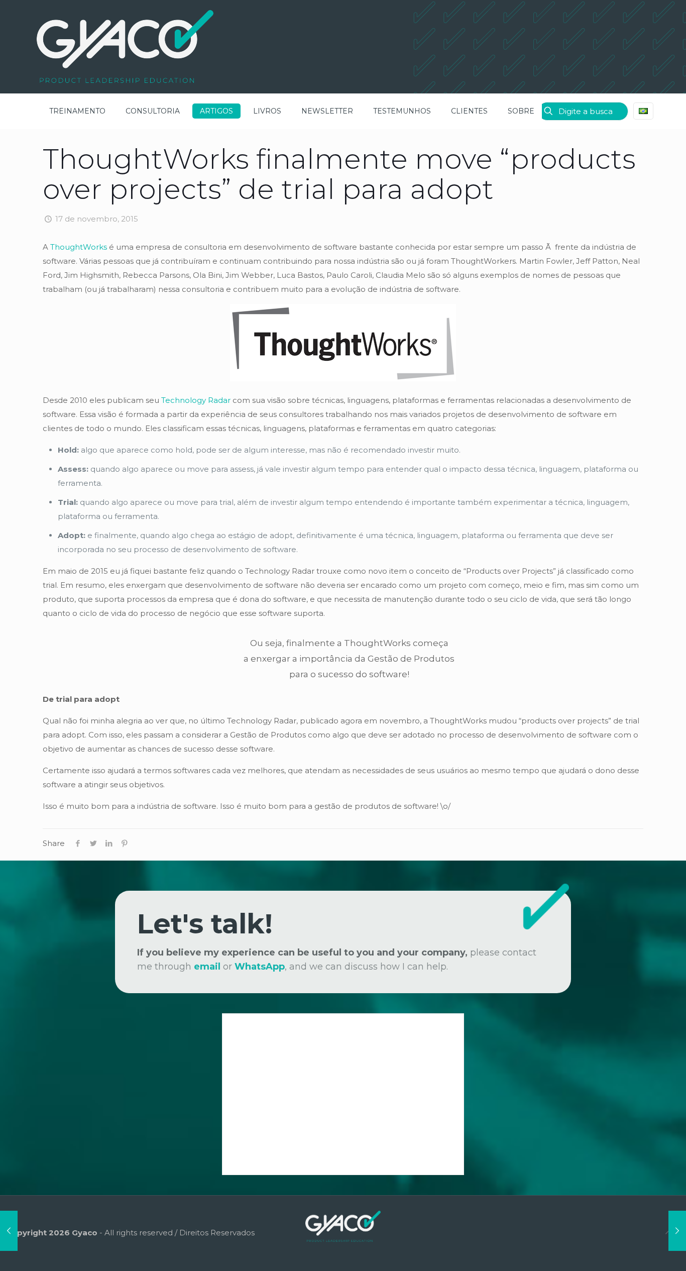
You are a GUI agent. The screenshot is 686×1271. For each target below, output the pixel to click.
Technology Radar (196, 400)
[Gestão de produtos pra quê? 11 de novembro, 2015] (9, 1231)
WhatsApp (260, 966)
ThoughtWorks (78, 247)
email (207, 966)
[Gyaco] (125, 46)
